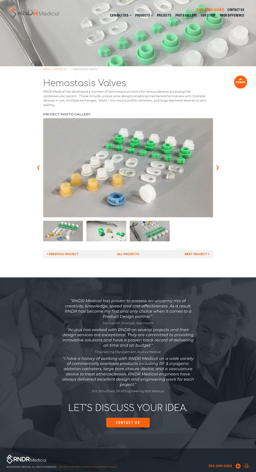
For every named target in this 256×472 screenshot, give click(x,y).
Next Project (196, 254)
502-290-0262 (210, 9)
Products (142, 15)
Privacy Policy (108, 467)
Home (47, 69)
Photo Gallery (186, 15)
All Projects (128, 254)
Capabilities (119, 15)
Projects (164, 15)
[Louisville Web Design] (247, 466)
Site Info (76, 467)
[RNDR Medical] (34, 12)
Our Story (208, 15)
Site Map (63, 467)
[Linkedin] (238, 466)
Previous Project (63, 254)
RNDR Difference (232, 15)
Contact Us (235, 9)
